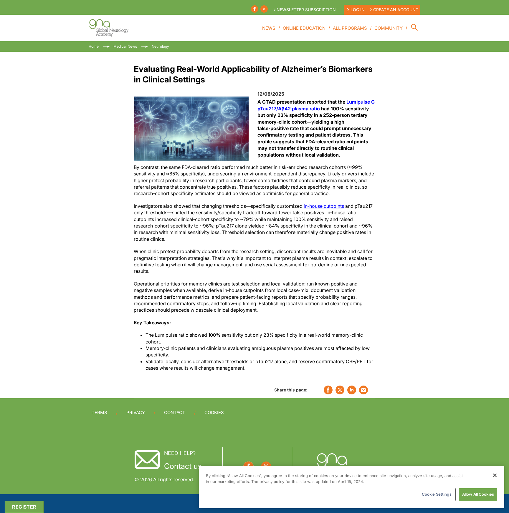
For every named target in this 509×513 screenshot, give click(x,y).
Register (24, 507)
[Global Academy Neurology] (108, 28)
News (268, 28)
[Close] (494, 475)
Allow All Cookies (478, 494)
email (363, 390)
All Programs (350, 28)
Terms (99, 412)
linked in (351, 390)
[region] (351, 487)
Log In (358, 9)
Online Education (304, 28)
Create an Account (395, 9)
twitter (340, 390)
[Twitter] (264, 9)
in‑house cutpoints (324, 206)
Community (388, 28)
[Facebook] (254, 9)
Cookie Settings (437, 494)
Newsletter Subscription (306, 9)
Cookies (214, 412)
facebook (328, 390)
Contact (174, 412)
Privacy (135, 412)
